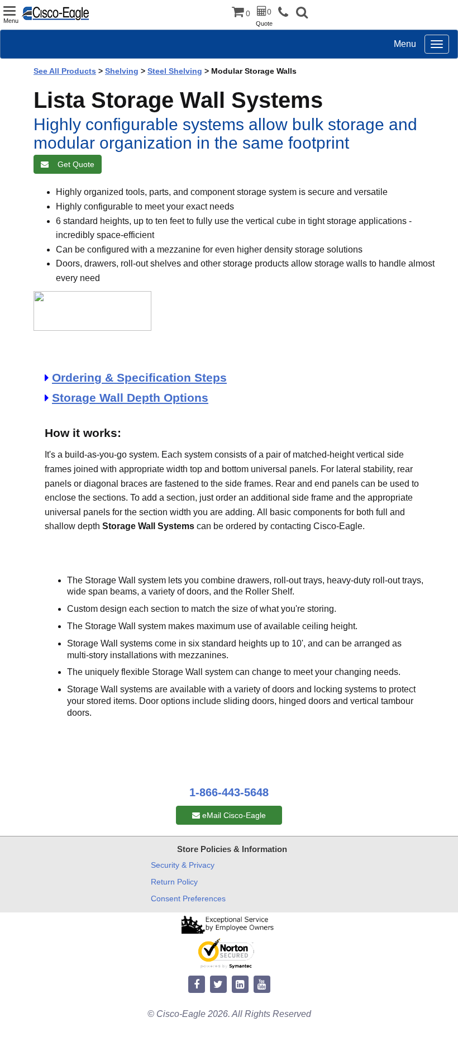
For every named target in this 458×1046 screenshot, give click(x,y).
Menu (405, 44)
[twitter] (218, 985)
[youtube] (262, 985)
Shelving (122, 70)
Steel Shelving (174, 70)
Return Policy (174, 881)
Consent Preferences (188, 898)
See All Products (65, 70)
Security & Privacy (182, 864)
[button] (302, 13)
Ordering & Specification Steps (139, 377)
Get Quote (73, 164)
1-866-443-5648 (229, 792)
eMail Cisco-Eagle (233, 815)
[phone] (286, 13)
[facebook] (196, 985)
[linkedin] (240, 985)
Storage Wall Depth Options (130, 397)
